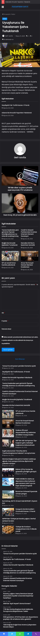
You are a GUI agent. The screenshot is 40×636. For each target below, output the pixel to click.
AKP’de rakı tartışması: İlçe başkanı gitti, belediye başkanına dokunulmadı (26, 442)
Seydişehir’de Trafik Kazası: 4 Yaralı (15, 105)
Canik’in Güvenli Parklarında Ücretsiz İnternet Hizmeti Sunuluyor (29, 233)
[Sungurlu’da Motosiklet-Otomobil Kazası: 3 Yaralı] (8, 512)
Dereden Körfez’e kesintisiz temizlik (28, 244)
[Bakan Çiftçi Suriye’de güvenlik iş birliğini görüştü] (8, 472)
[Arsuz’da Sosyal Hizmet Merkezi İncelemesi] (29, 256)
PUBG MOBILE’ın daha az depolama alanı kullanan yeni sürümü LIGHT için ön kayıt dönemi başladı (25, 482)
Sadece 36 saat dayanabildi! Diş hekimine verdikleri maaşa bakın (26, 432)
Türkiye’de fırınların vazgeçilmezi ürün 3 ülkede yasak (26, 529)
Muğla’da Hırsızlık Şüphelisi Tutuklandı (9, 244)
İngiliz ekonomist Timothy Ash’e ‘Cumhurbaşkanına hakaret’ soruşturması (18, 452)
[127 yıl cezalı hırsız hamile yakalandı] (10, 256)
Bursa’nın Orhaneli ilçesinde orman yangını (26, 492)
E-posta (5, 321)
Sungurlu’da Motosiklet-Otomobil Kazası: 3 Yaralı (25, 510)
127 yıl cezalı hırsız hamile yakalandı (9, 264)
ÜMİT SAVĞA (9, 36)
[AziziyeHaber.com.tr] (20, 6)
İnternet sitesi (6, 329)
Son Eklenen (20, 359)
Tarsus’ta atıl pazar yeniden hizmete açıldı (19, 366)
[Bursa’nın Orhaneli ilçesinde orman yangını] (8, 494)
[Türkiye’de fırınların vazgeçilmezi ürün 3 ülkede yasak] (8, 530)
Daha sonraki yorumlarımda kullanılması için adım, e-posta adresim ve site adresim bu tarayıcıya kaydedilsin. (20, 340)
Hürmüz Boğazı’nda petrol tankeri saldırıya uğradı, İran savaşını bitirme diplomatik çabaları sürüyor (19, 461)
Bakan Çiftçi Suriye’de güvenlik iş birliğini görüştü (26, 470)
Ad (3, 313)
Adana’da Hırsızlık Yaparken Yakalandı (17, 2)
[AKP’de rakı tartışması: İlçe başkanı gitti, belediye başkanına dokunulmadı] (8, 443)
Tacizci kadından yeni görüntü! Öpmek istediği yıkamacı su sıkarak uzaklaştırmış (10, 233)
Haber (13, 14)
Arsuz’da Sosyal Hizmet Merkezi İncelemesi (27, 265)
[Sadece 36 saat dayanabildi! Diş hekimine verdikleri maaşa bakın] (8, 433)
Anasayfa (7, 14)
